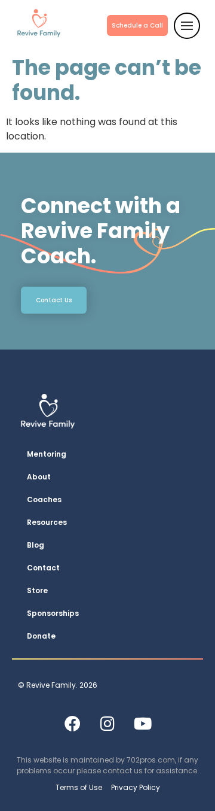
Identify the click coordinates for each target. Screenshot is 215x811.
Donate (41, 636)
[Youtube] (143, 723)
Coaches (44, 499)
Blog (35, 545)
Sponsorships (53, 613)
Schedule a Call (137, 25)
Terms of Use (79, 787)
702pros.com (151, 760)
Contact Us (54, 300)
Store (37, 590)
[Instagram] (107, 723)
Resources (47, 522)
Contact (43, 568)
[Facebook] (72, 723)
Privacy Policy (135, 787)
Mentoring (46, 454)
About (39, 477)
